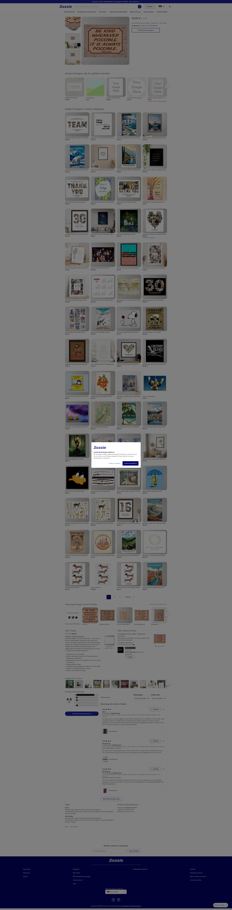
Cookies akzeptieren (130, 463)
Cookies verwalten (114, 463)
